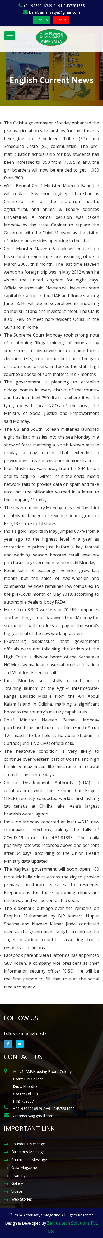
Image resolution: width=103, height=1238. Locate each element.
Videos (17, 1191)
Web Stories (21, 1199)
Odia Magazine (24, 1167)
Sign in (61, 19)
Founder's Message (28, 1143)
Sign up (41, 19)
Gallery (17, 1183)
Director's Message (28, 1151)
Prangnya (19, 1175)
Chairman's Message (29, 1159)
